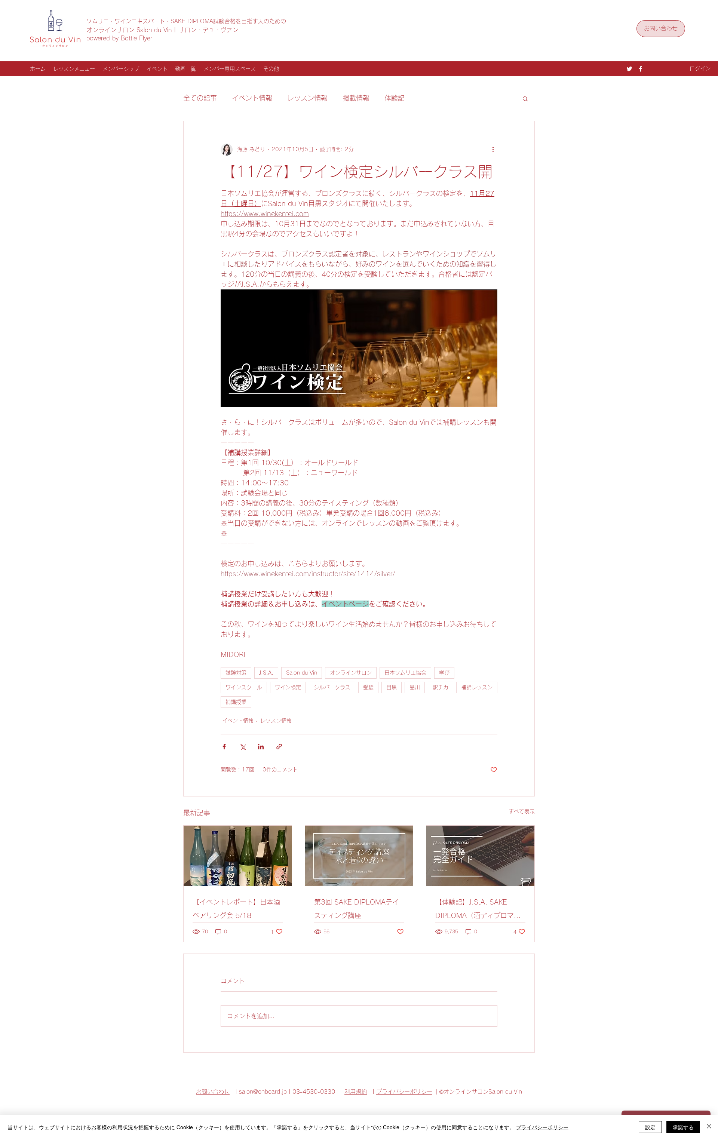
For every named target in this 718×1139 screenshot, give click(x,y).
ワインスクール (243, 687)
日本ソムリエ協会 (405, 672)
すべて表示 (522, 811)
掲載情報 (356, 98)
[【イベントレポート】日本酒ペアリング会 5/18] (238, 856)
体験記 (394, 98)
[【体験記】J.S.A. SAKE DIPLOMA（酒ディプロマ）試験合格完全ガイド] (480, 856)
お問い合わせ (213, 1092)
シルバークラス (332, 687)
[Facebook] (640, 69)
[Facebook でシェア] (224, 746)
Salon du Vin (301, 672)
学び (444, 672)
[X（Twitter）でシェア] (242, 746)
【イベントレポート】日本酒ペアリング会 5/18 (236, 909)
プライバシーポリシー (404, 1092)
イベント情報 (252, 98)
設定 (650, 1127)
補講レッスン (477, 687)
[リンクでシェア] (279, 746)
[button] (525, 98)
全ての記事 (200, 98)
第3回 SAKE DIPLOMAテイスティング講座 (356, 909)
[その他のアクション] (492, 149)
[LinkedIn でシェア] (260, 746)
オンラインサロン (351, 672)
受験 (368, 687)
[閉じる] (709, 1127)
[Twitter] (629, 69)
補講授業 (235, 701)
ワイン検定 (288, 687)
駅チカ (440, 687)
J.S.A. (266, 672)
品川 (414, 687)
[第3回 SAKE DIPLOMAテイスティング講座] (359, 856)
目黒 (391, 687)
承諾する (683, 1127)
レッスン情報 (307, 98)
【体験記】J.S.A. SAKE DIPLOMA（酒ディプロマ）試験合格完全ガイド (478, 910)
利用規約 (355, 1092)
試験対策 (235, 672)
